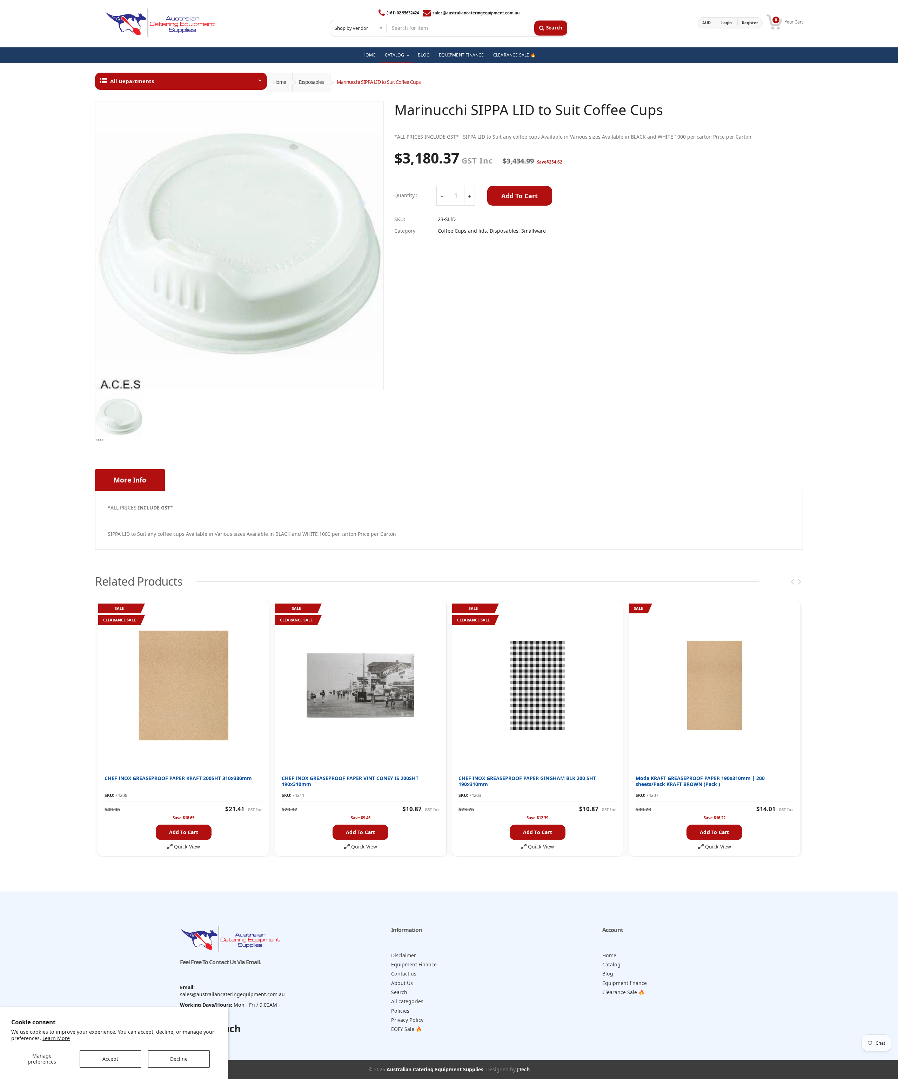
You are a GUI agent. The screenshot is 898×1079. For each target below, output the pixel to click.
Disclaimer (403, 955)
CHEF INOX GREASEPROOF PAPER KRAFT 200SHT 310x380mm (178, 778)
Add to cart (183, 832)
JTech (523, 1069)
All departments (132, 81)
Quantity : (405, 195)
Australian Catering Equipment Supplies (435, 1069)
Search (399, 992)
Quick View (187, 847)
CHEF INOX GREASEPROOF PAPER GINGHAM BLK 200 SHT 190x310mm (527, 781)
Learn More (56, 1038)
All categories (407, 1001)
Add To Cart (519, 196)
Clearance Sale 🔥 (623, 992)
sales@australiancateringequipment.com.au (476, 12)
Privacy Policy (407, 1020)
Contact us (403, 973)
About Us (402, 983)
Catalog (611, 964)
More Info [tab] (130, 480)
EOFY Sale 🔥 (406, 1029)
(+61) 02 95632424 (403, 12)
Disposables (311, 82)
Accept (110, 1058)
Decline (179, 1058)
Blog (607, 973)
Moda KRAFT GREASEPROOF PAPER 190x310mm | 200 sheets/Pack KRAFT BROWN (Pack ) (700, 781)
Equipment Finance (414, 964)
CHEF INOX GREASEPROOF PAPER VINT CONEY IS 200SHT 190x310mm (350, 781)
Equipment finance (624, 983)
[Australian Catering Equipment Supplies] (160, 22)
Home (279, 82)
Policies (400, 1010)
